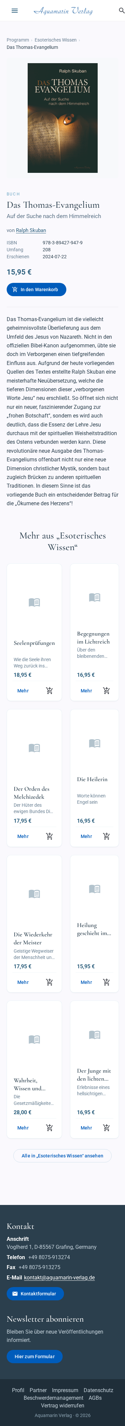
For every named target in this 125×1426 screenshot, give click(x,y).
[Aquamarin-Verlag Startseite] (64, 10)
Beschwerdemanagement (53, 1398)
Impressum (65, 1390)
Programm (18, 40)
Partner (38, 1390)
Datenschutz (98, 1390)
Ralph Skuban (31, 230)
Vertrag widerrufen (62, 1405)
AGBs (95, 1398)
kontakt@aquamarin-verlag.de (59, 1277)
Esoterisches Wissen (56, 40)
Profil (18, 1390)
